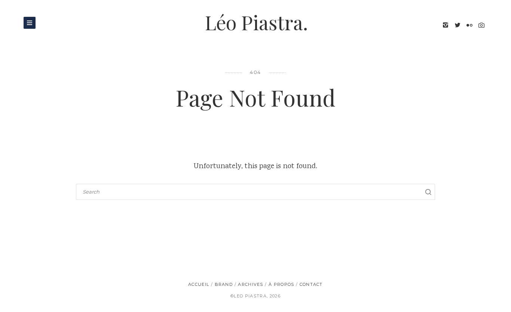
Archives (250, 284)
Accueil (198, 284)
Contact (311, 284)
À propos (281, 284)
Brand (224, 284)
